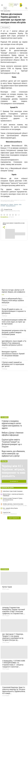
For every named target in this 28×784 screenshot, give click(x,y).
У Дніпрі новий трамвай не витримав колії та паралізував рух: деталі (13, 364)
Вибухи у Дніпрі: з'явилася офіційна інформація (12, 433)
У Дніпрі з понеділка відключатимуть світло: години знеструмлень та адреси (12, 424)
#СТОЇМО (3, 206)
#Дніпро (11, 204)
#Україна (16, 204)
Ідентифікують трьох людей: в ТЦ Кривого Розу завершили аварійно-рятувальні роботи (14, 343)
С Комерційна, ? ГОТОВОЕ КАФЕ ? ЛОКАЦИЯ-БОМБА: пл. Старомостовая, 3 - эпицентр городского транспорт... (13, 664)
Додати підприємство (14, 518)
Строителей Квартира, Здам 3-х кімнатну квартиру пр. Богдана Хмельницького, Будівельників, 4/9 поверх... (13, 690)
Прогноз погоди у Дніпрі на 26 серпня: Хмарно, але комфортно (13, 291)
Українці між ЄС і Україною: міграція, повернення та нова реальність (13, 471)
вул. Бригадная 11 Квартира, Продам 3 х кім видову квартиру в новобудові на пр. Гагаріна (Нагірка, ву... (13, 637)
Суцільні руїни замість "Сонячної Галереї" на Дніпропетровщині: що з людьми (12, 443)
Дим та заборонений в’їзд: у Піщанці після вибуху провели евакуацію (13, 301)
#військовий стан (4, 204)
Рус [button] (5, 8)
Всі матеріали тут (14, 481)
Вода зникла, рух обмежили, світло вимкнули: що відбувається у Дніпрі (13, 453)
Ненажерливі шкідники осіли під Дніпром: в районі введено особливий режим (14, 332)
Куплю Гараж (7, 587)
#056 (20, 204)
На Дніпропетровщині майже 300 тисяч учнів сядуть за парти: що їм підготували (14, 322)
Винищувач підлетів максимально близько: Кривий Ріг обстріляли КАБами (13, 354)
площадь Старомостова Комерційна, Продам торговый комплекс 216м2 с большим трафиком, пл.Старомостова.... (13, 611)
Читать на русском (5, 27)
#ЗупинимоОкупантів (10, 206)
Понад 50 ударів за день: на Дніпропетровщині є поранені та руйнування (14, 311)
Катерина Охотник (8, 209)
